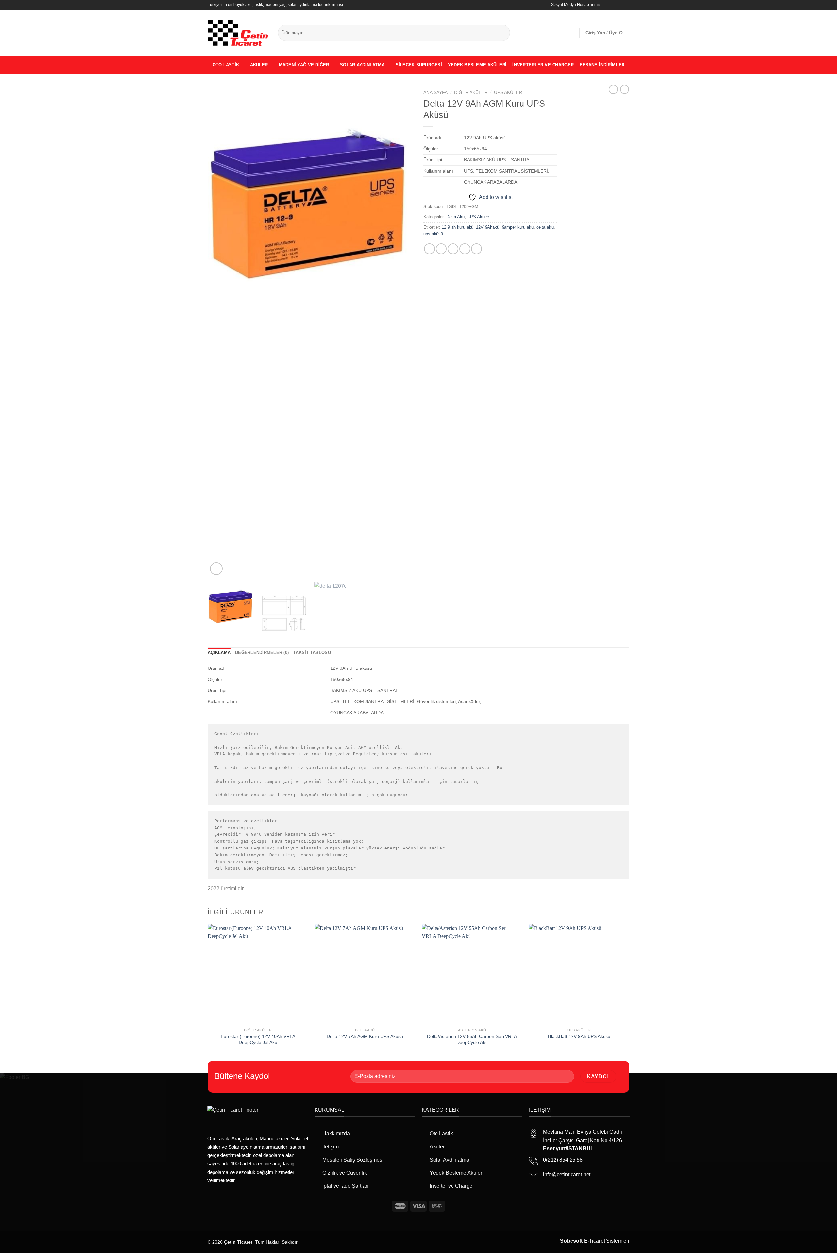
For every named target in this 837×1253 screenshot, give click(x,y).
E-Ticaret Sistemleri (594, 1241)
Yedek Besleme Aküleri (477, 64)
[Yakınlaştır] (216, 568)
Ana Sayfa (435, 92)
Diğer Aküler (470, 92)
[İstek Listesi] (571, 32)
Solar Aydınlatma (362, 64)
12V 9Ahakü (487, 227)
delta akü (545, 227)
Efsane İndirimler (602, 64)
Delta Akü (455, 216)
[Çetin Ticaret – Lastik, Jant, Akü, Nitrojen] (238, 32)
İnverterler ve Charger (543, 64)
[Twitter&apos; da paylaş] (441, 248)
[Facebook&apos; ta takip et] (607, 5)
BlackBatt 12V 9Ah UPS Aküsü (579, 1036)
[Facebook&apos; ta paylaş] (429, 248)
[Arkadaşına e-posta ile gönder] (453, 248)
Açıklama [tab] (219, 652)
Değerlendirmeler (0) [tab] (262, 652)
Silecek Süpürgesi (419, 64)
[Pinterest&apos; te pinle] (464, 248)
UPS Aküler (508, 92)
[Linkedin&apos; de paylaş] (476, 248)
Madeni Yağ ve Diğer (304, 64)
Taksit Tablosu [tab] (312, 652)
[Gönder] (504, 32)
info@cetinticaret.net (566, 1174)
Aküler (259, 64)
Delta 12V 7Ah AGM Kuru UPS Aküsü (365, 1036)
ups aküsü (433, 233)
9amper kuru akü (518, 227)
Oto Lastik (226, 64)
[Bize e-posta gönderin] (626, 5)
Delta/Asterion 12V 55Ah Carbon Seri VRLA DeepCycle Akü (472, 1039)
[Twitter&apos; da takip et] (620, 5)
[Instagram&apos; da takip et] (614, 5)
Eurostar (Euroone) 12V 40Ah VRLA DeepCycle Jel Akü (258, 1039)
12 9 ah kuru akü (457, 227)
